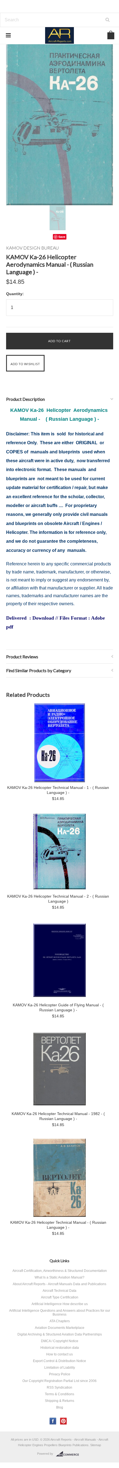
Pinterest (63, 1421)
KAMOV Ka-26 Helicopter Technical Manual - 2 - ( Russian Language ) (58, 898)
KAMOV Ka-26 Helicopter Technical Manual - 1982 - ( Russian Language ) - (58, 1116)
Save (61, 237)
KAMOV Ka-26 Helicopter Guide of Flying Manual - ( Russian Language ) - (58, 1007)
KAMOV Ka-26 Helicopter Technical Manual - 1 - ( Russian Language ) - (58, 790)
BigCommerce (69, 1454)
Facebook (53, 1421)
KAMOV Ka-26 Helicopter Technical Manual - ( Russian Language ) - (58, 1225)
